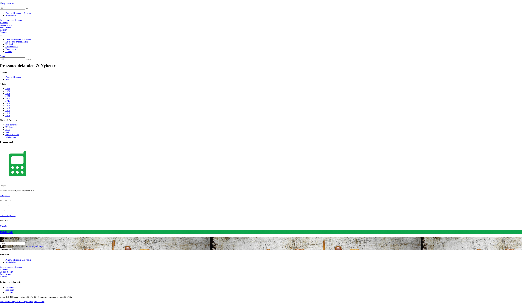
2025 (7, 91)
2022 (7, 98)
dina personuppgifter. (36, 246)
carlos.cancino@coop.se (7, 216)
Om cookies (39, 301)
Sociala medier (11, 46)
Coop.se (3, 32)
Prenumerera (10, 49)
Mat (7, 132)
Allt (7, 79)
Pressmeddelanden (13, 77)
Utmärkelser (10, 137)
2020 (7, 103)
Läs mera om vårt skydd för (24, 246)
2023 (7, 96)
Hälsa (7, 129)
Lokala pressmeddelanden (16, 42)
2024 (7, 93)
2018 (7, 108)
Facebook (9, 287)
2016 (7, 113)
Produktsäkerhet (12, 134)
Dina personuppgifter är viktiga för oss (16, 301)
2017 (7, 110)
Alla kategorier (11, 125)
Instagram (9, 290)
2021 (7, 101)
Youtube (9, 292)
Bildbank (9, 44)
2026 (7, 88)
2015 (7, 115)
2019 (7, 106)
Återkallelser (10, 15)
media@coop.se (5, 195)
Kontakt (8, 51)
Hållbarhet (9, 127)
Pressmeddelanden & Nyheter (18, 13)
